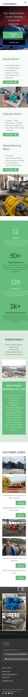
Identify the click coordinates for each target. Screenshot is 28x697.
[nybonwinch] (9, 4)
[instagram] (12, 693)
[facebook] (3, 693)
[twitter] (6, 693)
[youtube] (9, 693)
